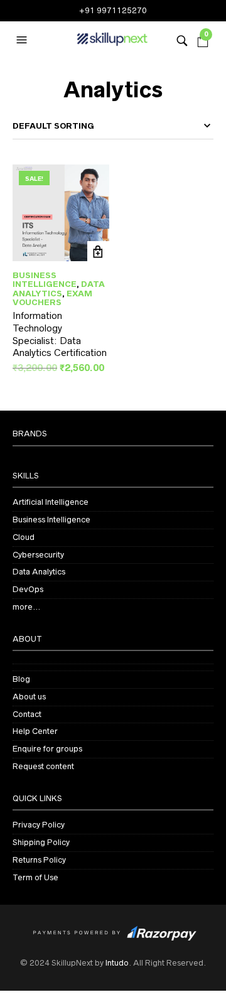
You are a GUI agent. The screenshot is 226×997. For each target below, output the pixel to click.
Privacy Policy (39, 824)
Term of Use (35, 877)
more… (26, 607)
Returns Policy (39, 860)
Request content (43, 766)
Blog (21, 679)
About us (29, 696)
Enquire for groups (47, 748)
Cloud (24, 537)
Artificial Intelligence (51, 502)
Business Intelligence (45, 280)
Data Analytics (59, 288)
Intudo (117, 962)
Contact (27, 714)
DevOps (28, 589)
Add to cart (98, 252)
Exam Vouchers (52, 298)
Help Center (35, 731)
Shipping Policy (41, 842)
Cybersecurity (38, 554)
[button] (23, 40)
